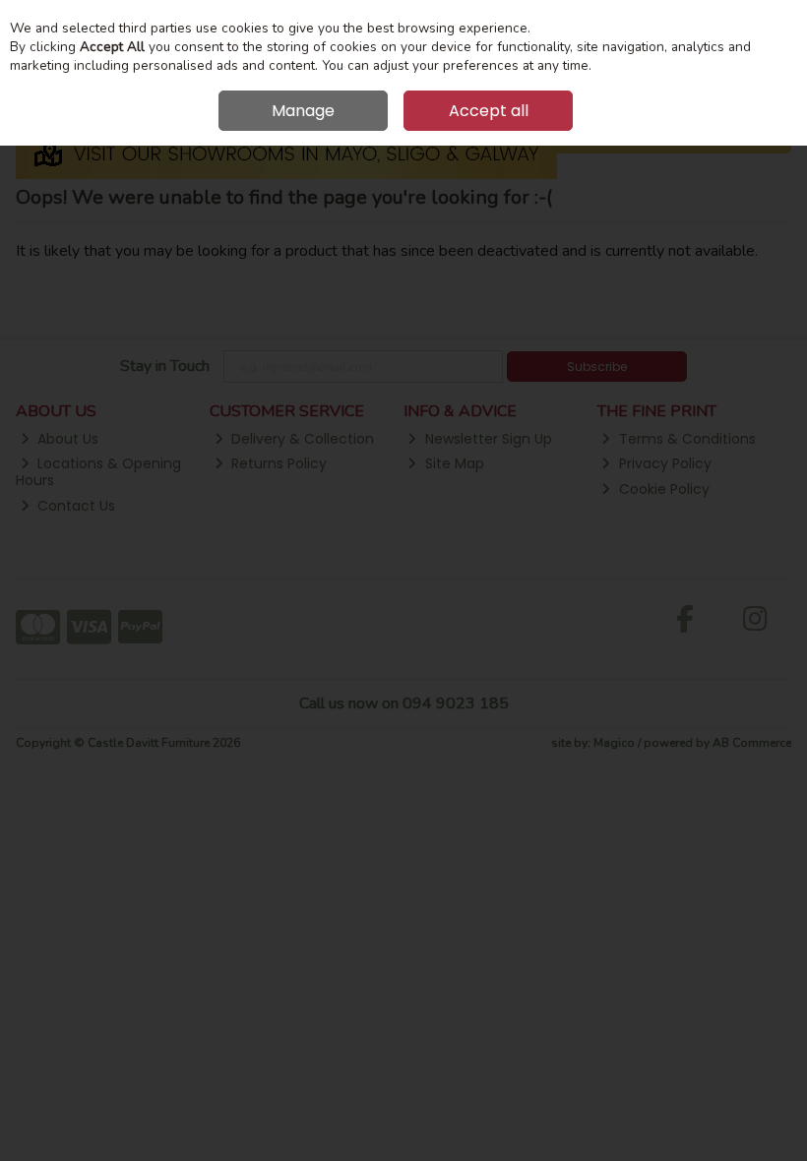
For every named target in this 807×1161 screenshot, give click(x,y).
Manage (303, 110)
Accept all (488, 110)
